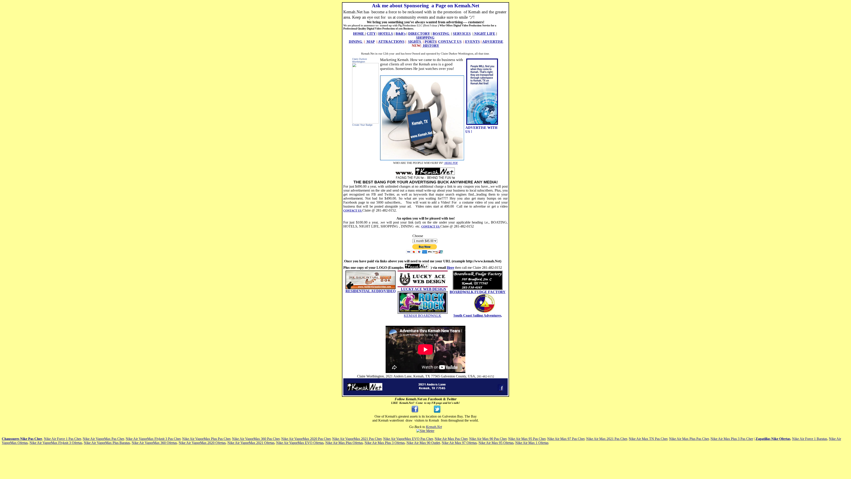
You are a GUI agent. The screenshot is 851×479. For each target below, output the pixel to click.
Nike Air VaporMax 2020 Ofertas (202, 443)
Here (450, 267)
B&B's (401, 33)
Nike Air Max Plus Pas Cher (689, 439)
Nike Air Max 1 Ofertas (531, 443)
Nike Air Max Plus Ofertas (344, 443)
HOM (357, 33)
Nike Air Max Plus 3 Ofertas (385, 443)
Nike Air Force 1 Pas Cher (62, 439)
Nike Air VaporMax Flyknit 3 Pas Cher (153, 439)
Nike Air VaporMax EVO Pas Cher (408, 439)
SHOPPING (425, 37)
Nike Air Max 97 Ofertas (459, 443)
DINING (355, 41)
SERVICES (462, 33)
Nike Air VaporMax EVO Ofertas (300, 443)
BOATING (441, 33)
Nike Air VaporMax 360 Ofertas (154, 443)
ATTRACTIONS (391, 41)
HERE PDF (451, 163)
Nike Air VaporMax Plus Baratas (107, 443)
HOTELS (385, 33)
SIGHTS (414, 41)
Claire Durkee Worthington (359, 60)
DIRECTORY (419, 33)
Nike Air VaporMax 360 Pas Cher (255, 439)
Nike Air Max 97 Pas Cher (565, 439)
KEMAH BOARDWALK (422, 316)
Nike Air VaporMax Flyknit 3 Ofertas (55, 443)
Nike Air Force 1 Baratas (809, 439)
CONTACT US (450, 41)
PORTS (430, 41)
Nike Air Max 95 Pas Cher (526, 439)
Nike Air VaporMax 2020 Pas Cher (305, 439)
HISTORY (431, 45)
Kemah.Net (434, 427)
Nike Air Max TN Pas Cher (648, 439)
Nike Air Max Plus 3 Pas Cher (731, 439)
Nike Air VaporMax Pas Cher (103, 439)
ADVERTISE (492, 41)
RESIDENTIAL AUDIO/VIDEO (370, 291)
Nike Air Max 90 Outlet (423, 443)
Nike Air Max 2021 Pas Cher (606, 439)
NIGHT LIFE (484, 33)
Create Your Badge (362, 125)
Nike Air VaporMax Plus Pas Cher (206, 439)
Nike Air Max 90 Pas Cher (487, 439)
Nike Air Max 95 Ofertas (495, 443)
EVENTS (472, 41)
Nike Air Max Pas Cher (451, 439)
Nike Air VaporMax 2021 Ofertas (250, 443)
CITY (371, 33)
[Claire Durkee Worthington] (365, 122)
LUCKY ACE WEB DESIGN (423, 289)
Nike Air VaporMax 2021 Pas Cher (356, 439)
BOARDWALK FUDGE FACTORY (478, 292)
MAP (371, 41)
